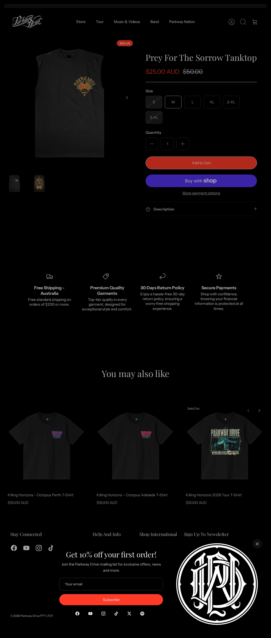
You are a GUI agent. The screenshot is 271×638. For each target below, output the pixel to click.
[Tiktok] (116, 613)
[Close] (257, 544)
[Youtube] (90, 613)
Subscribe (111, 599)
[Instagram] (103, 613)
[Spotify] (142, 613)
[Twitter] (129, 613)
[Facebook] (77, 613)
